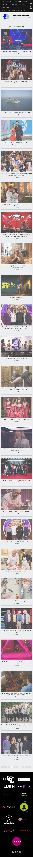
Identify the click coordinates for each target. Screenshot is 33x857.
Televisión (17, 1)
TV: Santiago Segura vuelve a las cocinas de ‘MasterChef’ (16, 511)
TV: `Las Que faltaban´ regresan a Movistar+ (16, 358)
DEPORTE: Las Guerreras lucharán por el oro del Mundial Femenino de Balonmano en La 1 (16, 174)
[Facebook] (31, 3)
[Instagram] (31, 7)
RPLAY (8, 4)
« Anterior (4, 767)
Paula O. (17, 53)
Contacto (21, 10)
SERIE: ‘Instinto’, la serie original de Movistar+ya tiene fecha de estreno (16, 662)
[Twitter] (31, 5)
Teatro (9, 1)
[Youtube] (31, 9)
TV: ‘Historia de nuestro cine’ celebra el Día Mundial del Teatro (16, 631)
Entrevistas (6, 10)
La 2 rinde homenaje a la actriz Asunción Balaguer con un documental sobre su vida (16, 266)
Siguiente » (28, 767)
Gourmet (9, 7)
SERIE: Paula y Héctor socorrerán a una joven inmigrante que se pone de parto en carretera (16, 693)
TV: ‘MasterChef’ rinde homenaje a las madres (16, 541)
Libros (25, 1)
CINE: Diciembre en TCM (16, 297)
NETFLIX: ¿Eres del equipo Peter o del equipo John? (16, 205)
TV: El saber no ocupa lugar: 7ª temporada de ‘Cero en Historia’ (16, 82)
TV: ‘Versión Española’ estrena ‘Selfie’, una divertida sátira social (16, 756)
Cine (3, 4)
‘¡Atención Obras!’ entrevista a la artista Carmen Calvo (16, 51)
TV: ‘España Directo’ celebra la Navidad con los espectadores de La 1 (16, 143)
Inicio (3, 1)
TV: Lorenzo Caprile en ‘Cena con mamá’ (16, 571)
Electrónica (23, 4)
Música (14, 4)
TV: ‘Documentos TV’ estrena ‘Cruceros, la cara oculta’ (16, 112)
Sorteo (14, 10)
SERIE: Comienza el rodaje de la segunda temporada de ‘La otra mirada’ (16, 725)
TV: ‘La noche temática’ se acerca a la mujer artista (17, 601)
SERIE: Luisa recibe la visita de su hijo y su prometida (17, 419)
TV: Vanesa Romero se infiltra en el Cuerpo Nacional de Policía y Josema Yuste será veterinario (16, 388)
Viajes (17, 7)
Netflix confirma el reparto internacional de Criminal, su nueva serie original (16, 449)
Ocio (3, 7)
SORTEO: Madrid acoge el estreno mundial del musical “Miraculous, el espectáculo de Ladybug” (16, 235)
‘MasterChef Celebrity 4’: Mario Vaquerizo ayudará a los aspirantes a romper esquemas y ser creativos (16, 327)
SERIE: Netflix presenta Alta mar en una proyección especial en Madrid (16, 481)
